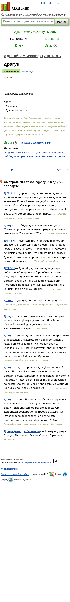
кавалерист (56, 152)
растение (27, 156)
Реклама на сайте (42, 462)
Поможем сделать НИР (35, 142)
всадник (9, 152)
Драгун (8, 316)
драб (13, 169)
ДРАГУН (9, 193)
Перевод (27, 71)
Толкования (19, 38)
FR (64, 3)
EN (43, 3)
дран (60, 169)
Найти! (61, 21)
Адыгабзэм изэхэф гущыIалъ (35, 32)
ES (57, 3)
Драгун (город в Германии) (22, 431)
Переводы (51, 38)
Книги (19, 45)
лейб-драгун (12, 156)
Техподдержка (25, 462)
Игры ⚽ (51, 45)
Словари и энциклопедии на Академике (33, 14)
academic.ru (15, 6)
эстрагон (60, 156)
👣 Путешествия (9, 469)
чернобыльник (44, 156)
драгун (8, 225)
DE (50, 3)
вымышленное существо (31, 152)
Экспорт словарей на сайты (15, 474)
